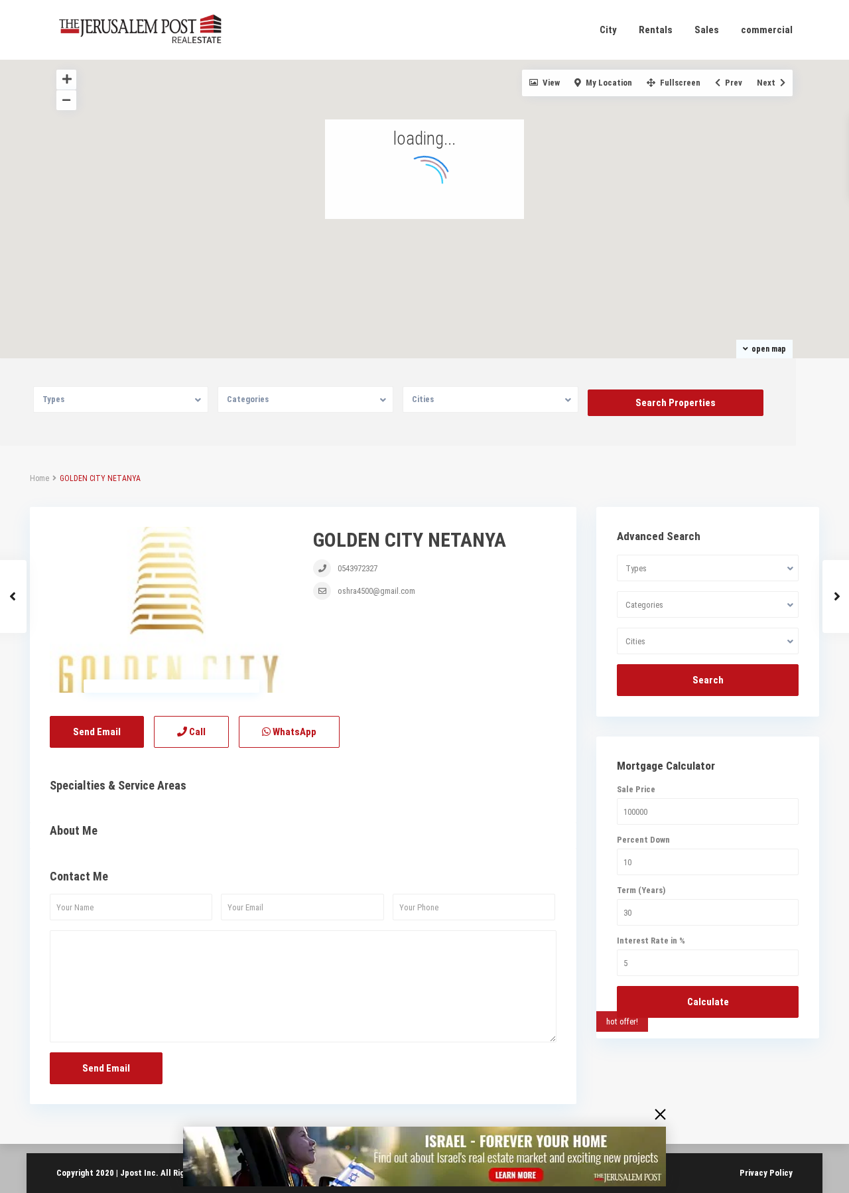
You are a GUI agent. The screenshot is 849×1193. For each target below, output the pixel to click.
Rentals (656, 30)
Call (196, 732)
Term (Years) (641, 890)
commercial (767, 30)
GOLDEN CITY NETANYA (409, 539)
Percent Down (643, 839)
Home (39, 478)
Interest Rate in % (651, 940)
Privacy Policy (766, 1173)
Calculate (708, 1002)
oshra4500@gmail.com (376, 591)
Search (708, 680)
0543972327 (357, 568)
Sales (706, 30)
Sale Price (636, 789)
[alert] (424, 1156)
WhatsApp (293, 732)
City (608, 30)
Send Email (97, 732)
